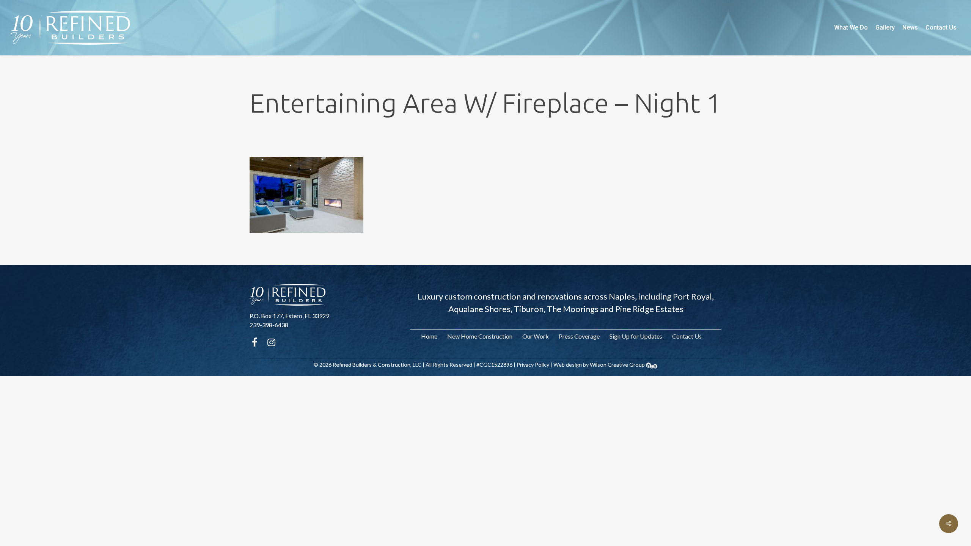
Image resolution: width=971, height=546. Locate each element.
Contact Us (687, 336)
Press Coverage (579, 336)
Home (429, 336)
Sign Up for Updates (636, 336)
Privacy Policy (533, 364)
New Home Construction (479, 336)
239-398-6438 (269, 324)
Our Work (535, 336)
